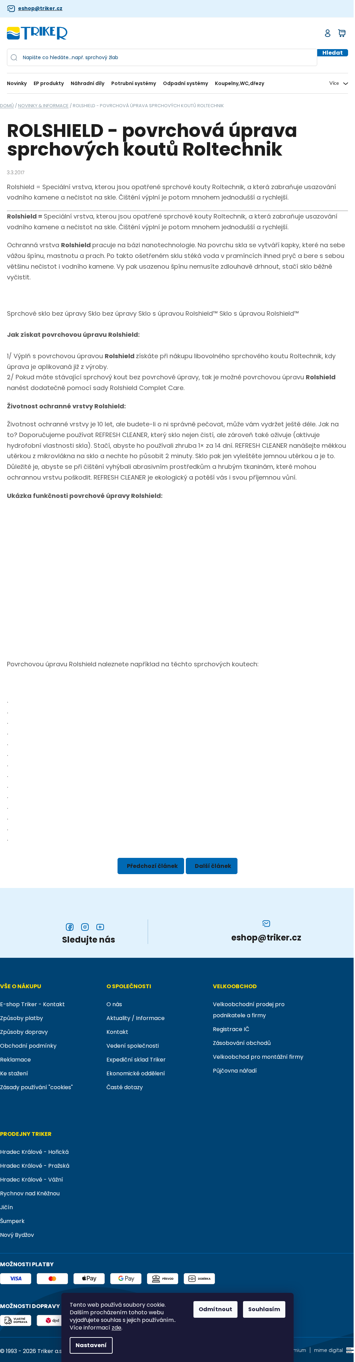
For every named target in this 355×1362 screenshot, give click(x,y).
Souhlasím (264, 1309)
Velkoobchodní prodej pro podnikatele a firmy (249, 1009)
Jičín (6, 1207)
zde (116, 1328)
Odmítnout (215, 1309)
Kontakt (117, 1032)
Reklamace (15, 1060)
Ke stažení (14, 1073)
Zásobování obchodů (242, 1043)
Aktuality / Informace (135, 1018)
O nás (114, 1004)
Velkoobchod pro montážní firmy (258, 1057)
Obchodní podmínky (28, 1046)
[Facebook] (70, 927)
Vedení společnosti (132, 1046)
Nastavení (91, 1345)
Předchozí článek (152, 866)
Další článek (213, 866)
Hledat (332, 52)
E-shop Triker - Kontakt (32, 1004)
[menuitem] (18, 83)
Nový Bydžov (17, 1235)
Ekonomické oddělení (135, 1073)
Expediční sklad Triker (136, 1060)
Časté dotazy (124, 1087)
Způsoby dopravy (24, 1032)
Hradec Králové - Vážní (31, 1180)
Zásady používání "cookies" (36, 1087)
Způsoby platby (21, 1018)
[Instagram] (85, 927)
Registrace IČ (231, 1029)
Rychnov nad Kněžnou (30, 1193)
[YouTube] (100, 927)
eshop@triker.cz (40, 8)
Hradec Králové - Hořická (34, 1152)
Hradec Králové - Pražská (34, 1166)
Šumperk (12, 1221)
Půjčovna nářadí (235, 1071)
